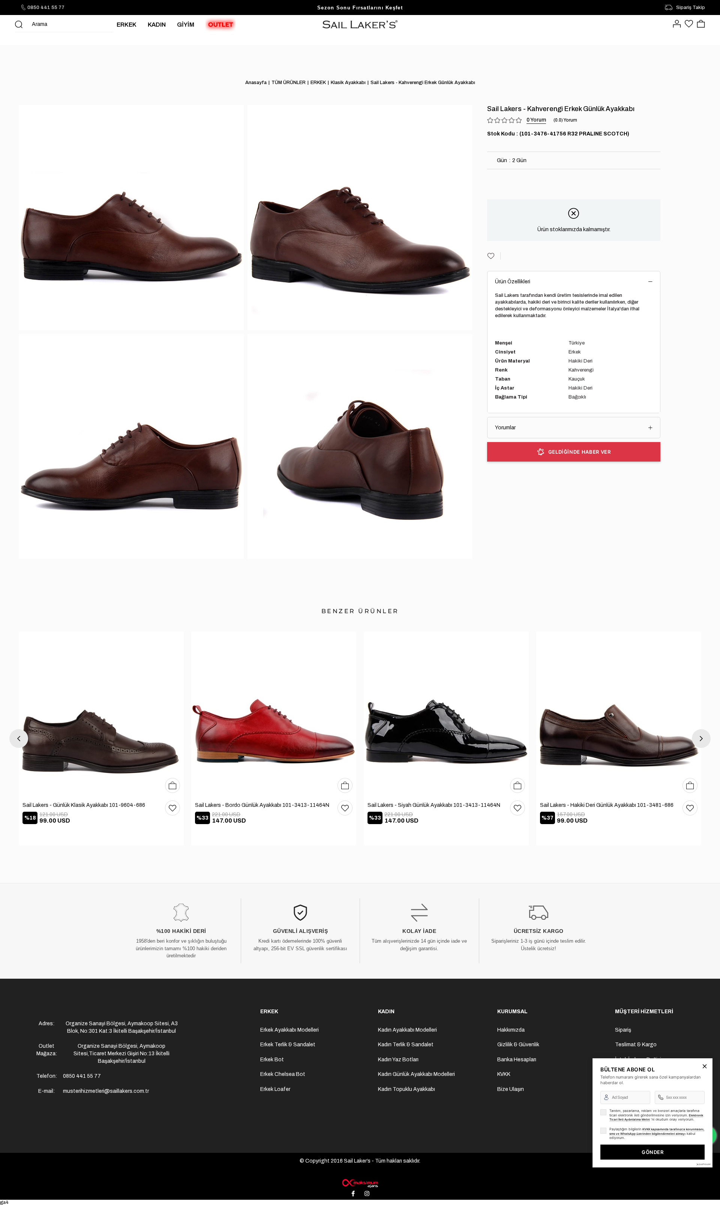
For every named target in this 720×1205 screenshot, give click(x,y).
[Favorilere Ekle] (494, 256)
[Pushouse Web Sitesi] (703, 1164)
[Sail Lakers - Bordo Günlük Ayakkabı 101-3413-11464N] (273, 714)
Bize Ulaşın (510, 1089)
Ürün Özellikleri (512, 281)
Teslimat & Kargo (636, 1044)
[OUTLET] (221, 24)
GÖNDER (652, 1152)
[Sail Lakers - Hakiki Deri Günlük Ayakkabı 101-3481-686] (618, 714)
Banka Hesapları (516, 1059)
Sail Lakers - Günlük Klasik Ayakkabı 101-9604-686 (83, 805)
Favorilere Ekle (172, 807)
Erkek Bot (272, 1059)
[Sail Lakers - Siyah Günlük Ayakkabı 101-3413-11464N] (446, 714)
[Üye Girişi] (677, 24)
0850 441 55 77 (45, 7)
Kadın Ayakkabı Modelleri (407, 1030)
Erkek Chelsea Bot (282, 1074)
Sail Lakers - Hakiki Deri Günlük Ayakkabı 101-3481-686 (607, 805)
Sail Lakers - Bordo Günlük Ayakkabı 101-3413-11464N (262, 805)
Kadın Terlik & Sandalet (406, 1044)
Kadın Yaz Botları (398, 1059)
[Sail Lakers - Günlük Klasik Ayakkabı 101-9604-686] (101, 714)
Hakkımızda (511, 1030)
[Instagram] (367, 1194)
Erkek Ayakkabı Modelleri (289, 1030)
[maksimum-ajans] (360, 1183)
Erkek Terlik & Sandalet (287, 1044)
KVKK (503, 1074)
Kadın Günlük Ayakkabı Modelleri (416, 1074)
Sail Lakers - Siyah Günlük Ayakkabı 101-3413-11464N (434, 805)
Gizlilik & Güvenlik (518, 1044)
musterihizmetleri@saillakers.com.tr (106, 1091)
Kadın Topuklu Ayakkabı (406, 1089)
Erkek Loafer (275, 1089)
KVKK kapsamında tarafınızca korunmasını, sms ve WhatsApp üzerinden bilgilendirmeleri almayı (656, 1131)
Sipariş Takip (690, 7)
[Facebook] (353, 1194)
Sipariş (623, 1030)
